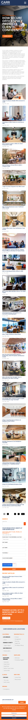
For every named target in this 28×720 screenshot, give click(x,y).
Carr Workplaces (6, 2)
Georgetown (18, 639)
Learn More (7, 36)
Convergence (6, 689)
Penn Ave (17, 641)
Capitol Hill (17, 643)
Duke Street (6, 664)
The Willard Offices (19, 645)
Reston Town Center (9, 668)
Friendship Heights (19, 660)
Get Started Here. (19, 620)
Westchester (18, 679)
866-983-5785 (8, 534)
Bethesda (17, 658)
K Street (17, 637)
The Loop (6, 680)
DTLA (5, 640)
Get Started (6, 618)
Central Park (18, 677)
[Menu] (25, 3)
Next (23, 514)
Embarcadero (7, 651)
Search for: (4, 521)
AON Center (7, 682)
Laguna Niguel (7, 645)
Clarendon (6, 662)
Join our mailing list (8, 699)
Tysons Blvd (7, 670)
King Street (6, 666)
